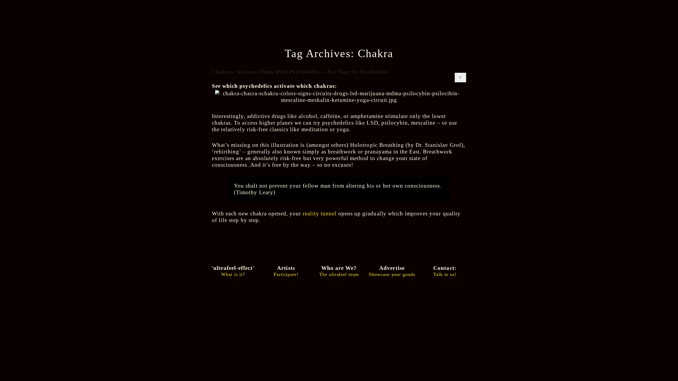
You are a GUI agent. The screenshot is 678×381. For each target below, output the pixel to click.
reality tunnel (320, 213)
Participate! (286, 271)
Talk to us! (445, 271)
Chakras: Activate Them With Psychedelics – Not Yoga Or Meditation (300, 72)
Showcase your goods (392, 271)
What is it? (233, 271)
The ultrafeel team (339, 271)
